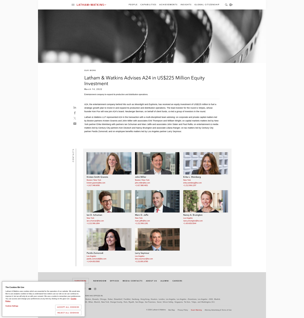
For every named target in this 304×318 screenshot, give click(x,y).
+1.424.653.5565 (93, 261)
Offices (114, 281)
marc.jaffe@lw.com (142, 221)
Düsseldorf (118, 299)
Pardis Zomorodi (95, 253)
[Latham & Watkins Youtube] (90, 289)
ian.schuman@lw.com (95, 221)
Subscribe (81, 281)
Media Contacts (132, 281)
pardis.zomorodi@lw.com (96, 259)
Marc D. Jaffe (141, 215)
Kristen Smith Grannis (97, 177)
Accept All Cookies (68, 307)
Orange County (116, 302)
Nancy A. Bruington (192, 215)
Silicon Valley (168, 302)
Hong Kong (144, 299)
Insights (185, 4)
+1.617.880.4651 (141, 185)
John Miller (140, 177)
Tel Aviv (187, 302)
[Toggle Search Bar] (226, 4)
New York (97, 180)
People (133, 4)
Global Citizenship (207, 4)
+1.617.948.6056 (93, 185)
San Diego (139, 302)
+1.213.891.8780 (141, 261)
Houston (154, 299)
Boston (89, 180)
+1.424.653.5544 (189, 223)
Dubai (110, 299)
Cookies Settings (11, 306)
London (162, 299)
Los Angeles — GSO (205, 299)
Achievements (168, 4)
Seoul (159, 302)
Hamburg (135, 299)
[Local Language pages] (231, 4)
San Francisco (150, 302)
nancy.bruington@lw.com (193, 221)
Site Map (171, 310)
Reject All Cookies (68, 313)
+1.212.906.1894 (93, 223)
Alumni (165, 281)
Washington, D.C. (208, 302)
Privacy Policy (183, 310)
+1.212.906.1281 (141, 223)
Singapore (179, 302)
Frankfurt (127, 299)
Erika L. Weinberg (192, 177)
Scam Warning (196, 310)
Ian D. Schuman (94, 215)
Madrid (217, 299)
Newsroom (99, 281)
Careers (178, 281)
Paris (125, 302)
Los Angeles (188, 218)
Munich (97, 302)
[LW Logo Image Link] (91, 5)
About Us (151, 281)
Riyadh (131, 302)
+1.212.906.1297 (189, 185)
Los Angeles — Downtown (187, 299)
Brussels (95, 299)
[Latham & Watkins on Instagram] (95, 289)
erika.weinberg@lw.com (192, 183)
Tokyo (194, 302)
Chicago (103, 299)
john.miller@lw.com (142, 183)
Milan (90, 302)
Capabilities (148, 4)
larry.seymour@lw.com (144, 259)
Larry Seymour (142, 253)
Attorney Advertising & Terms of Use (218, 310)
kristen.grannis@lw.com (96, 183)
